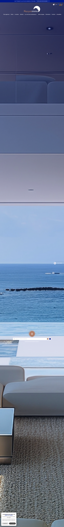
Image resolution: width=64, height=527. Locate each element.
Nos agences (6, 14)
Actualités (59, 14)
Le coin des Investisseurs (30, 14)
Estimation (47, 14)
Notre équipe (41, 14)
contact (53, 14)
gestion (21, 14)
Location (17, 14)
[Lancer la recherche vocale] (32, 333)
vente (12, 14)
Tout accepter (12, 523)
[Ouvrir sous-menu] (36, 14)
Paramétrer (5, 523)
